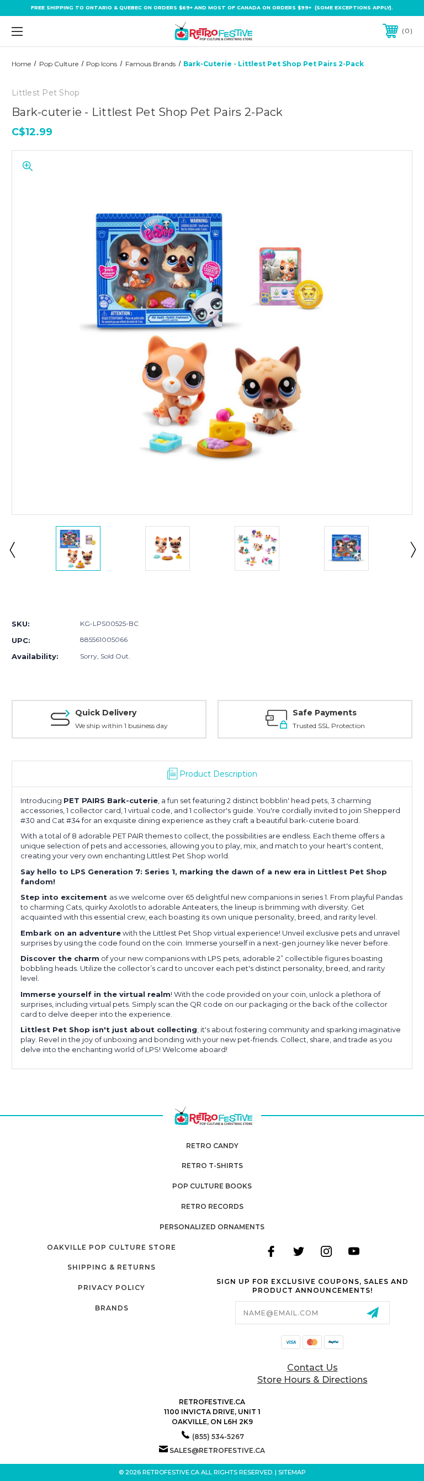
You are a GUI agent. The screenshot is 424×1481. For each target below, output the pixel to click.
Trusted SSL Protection (329, 725)
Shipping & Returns (111, 1267)
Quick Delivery (105, 713)
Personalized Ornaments (212, 1227)
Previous (11, 549)
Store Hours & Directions (312, 1379)
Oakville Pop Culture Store (111, 1247)
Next (412, 549)
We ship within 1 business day (121, 725)
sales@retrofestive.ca (217, 1450)
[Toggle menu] (52, 31)
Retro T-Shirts (212, 1165)
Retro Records (212, 1206)
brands (112, 1308)
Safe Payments (325, 713)
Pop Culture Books (212, 1186)
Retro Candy (212, 1146)
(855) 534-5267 (218, 1436)
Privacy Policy (111, 1287)
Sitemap (292, 1472)
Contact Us (312, 1367)
